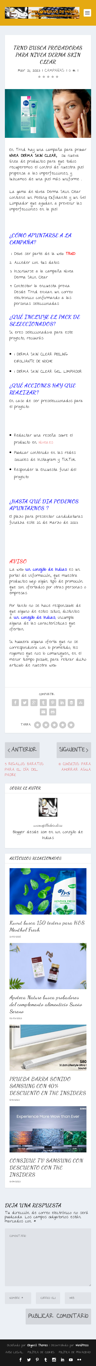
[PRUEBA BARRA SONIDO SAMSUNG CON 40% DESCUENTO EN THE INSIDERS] (48, 1048)
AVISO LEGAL (14, 1352)
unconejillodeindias (48, 825)
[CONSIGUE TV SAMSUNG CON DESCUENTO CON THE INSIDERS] (48, 1129)
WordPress (82, 1345)
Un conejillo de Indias (34, 618)
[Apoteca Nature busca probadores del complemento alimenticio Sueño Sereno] (48, 966)
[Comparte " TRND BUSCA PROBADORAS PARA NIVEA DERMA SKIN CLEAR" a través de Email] (43, 712)
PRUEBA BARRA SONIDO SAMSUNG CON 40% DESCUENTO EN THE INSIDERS (48, 1086)
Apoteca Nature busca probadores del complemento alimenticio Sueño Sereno (46, 1004)
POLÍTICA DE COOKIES (41, 1352)
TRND (70, 254)
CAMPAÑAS (54, 71)
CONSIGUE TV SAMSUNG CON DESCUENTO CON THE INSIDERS (46, 1167)
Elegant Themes (37, 1345)
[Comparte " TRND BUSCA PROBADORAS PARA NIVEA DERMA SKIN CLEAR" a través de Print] (52, 712)
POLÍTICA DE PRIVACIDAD (75, 1352)
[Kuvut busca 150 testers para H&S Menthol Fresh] (48, 891)
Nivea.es (47, 443)
